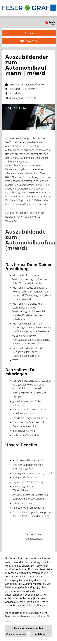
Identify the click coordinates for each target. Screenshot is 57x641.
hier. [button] (8, 620)
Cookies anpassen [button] (16, 634)
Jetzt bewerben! (28, 41)
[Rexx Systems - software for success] (50, 23)
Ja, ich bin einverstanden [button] (28, 627)
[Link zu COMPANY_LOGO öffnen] (26, 8)
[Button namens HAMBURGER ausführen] (53, 8)
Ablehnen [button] (40, 634)
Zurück (28, 33)
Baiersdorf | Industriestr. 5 (23, 89)
